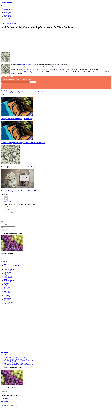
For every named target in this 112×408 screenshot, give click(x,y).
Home (5, 8)
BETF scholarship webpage (52, 66)
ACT (5, 264)
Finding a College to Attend (10, 281)
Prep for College (8, 9)
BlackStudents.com (34, 69)
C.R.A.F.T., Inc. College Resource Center (30, 72)
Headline (6, 284)
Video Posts (6, 303)
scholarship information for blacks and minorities (32, 92)
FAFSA (5, 279)
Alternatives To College (9, 269)
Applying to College (8, 270)
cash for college (7, 92)
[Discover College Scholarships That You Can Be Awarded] (56, 130)
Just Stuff (6, 288)
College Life (7, 275)
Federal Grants (4, 401)
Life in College (7, 16)
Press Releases (7, 298)
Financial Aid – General (9, 280)
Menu (2, 5)
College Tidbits (6, 2)
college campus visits (9, 272)
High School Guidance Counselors (12, 285)
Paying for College (5, 23)
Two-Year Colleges (8, 302)
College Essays (7, 273)
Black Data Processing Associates (28, 64)
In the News (7, 287)
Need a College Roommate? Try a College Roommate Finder (18, 364)
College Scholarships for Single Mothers (16, 119)
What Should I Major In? (10, 362)
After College (7, 18)
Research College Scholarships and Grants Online (20, 191)
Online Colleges (7, 292)
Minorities (6, 291)
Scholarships (13, 23)
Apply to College (8, 13)
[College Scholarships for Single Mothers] (56, 106)
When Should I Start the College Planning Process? (16, 363)
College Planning (8, 276)
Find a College (7, 12)
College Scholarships (6, 398)
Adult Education (8, 266)
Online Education (8, 294)
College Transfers (8, 277)
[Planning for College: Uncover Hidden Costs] (56, 154)
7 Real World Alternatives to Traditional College (15, 359)
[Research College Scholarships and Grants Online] (56, 178)
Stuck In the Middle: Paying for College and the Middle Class (18, 360)
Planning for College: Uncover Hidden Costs (18, 167)
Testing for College (8, 11)
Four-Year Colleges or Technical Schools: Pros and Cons (17, 357)
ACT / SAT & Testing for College (12, 265)
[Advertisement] (56, 41)
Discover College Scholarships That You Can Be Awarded (23, 143)
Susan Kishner (7, 201)
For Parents (6, 283)
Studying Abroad (8, 300)
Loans (5, 290)
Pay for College (7, 15)
